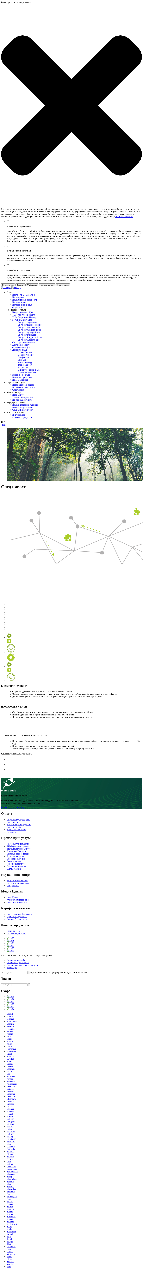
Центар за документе (22, 400)
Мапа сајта (12, 967)
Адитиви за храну (20, 345)
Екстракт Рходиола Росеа (30, 337)
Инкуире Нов (18, 415)
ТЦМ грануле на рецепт (23, 315)
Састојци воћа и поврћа (23, 342)
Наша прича (18, 297)
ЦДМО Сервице (20, 380)
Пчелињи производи (22, 377)
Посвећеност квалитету (23, 387)
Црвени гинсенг (26, 355)
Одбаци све (32, 285)
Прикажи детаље (47, 285)
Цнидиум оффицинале (29, 370)
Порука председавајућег (23, 295)
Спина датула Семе (27, 372)
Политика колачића (124, 216)
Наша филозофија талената (25, 405)
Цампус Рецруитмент (22, 407)
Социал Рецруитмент (22, 410)
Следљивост (18, 390)
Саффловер (23, 357)
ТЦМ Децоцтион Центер (24, 317)
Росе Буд (22, 360)
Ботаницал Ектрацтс (22, 320)
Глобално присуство (22, 417)
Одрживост (17, 307)
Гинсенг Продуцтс (21, 375)
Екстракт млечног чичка (29, 330)
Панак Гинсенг (25, 352)
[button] (71, 106)
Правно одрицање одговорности (22, 965)
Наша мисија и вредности (24, 300)
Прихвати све (8, 285)
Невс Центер (18, 395)
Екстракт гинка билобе (29, 327)
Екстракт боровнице (27, 322)
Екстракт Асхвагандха (28, 340)
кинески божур (25, 362)
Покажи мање (63, 285)
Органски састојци (21, 347)
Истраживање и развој (23, 385)
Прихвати (20, 285)
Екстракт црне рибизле (29, 332)
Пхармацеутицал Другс (23, 312)
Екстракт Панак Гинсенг (29, 325)
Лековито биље (19, 350)
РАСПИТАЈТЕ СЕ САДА (13, 807)
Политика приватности (18, 962)
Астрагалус (23, 367)
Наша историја (19, 302)
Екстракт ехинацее (27, 335)
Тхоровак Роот (25, 365)
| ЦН (3, 424)
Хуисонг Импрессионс (23, 397)
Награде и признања (22, 305)
